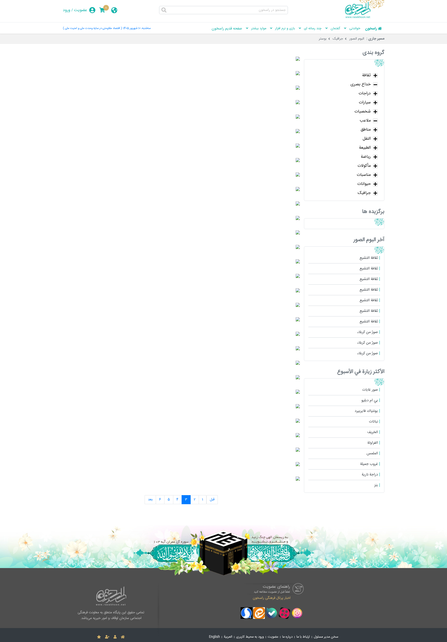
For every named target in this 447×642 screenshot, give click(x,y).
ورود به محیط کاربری (250, 637)
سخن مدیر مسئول (326, 637)
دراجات (365, 93)
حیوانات (364, 183)
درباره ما (287, 637)
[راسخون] (364, 17)
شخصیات (362, 111)
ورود (66, 10)
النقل (367, 138)
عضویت (80, 10)
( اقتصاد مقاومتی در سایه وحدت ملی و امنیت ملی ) (92, 28)
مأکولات (364, 165)
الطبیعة (365, 147)
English (214, 637)
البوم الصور (356, 39)
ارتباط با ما (303, 637)
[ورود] (115, 637)
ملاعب (365, 120)
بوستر (322, 39)
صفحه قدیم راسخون (227, 29)
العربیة (228, 637)
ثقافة (366, 75)
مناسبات (364, 174)
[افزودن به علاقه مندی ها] (99, 637)
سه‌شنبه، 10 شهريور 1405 (137, 28)
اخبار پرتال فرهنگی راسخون (271, 598)
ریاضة (366, 156)
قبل (212, 499)
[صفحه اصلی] (123, 637)
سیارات (365, 102)
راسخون (371, 29)
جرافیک (338, 39)
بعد (150, 499)
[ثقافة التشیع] (298, 60)
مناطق (366, 129)
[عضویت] (107, 637)
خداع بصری (361, 84)
